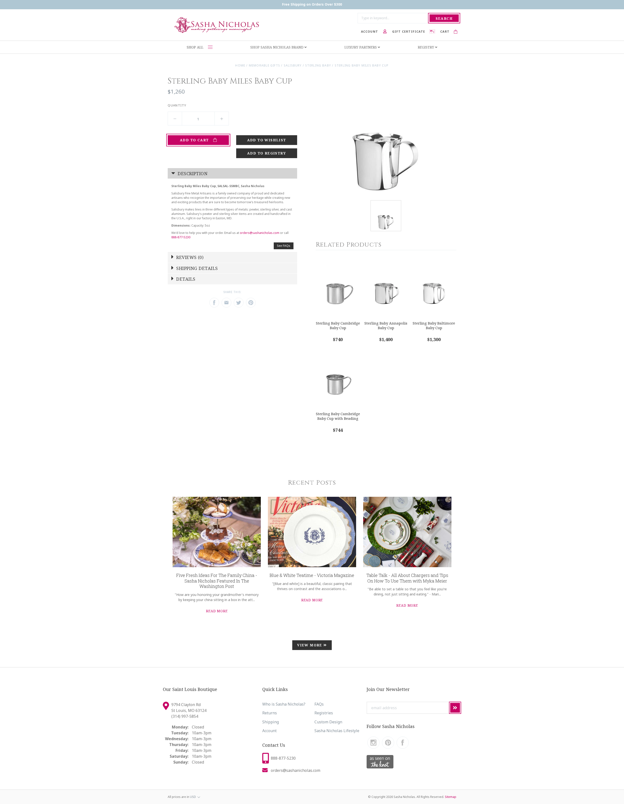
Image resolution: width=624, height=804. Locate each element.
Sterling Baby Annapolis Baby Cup (385, 325)
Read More (217, 611)
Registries (323, 713)
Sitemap (450, 797)
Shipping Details (196, 268)
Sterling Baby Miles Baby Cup (362, 65)
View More (310, 645)
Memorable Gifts (264, 65)
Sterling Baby (318, 65)
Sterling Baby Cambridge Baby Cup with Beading (338, 416)
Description (191, 173)
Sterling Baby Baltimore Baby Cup (434, 325)
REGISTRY (426, 47)
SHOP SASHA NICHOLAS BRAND (277, 47)
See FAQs (283, 246)
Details (185, 279)
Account (269, 730)
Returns (269, 713)
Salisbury (293, 65)
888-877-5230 (180, 237)
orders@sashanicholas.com (259, 233)
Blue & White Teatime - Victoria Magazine (312, 575)
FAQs (319, 704)
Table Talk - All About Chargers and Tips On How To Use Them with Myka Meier (407, 578)
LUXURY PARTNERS (361, 47)
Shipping (270, 722)
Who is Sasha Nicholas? (283, 704)
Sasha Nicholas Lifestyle (336, 730)
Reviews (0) (189, 257)
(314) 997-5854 (184, 716)
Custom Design (328, 722)
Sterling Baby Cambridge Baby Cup (338, 325)
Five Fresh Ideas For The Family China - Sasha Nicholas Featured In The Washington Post (216, 580)
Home (240, 65)
